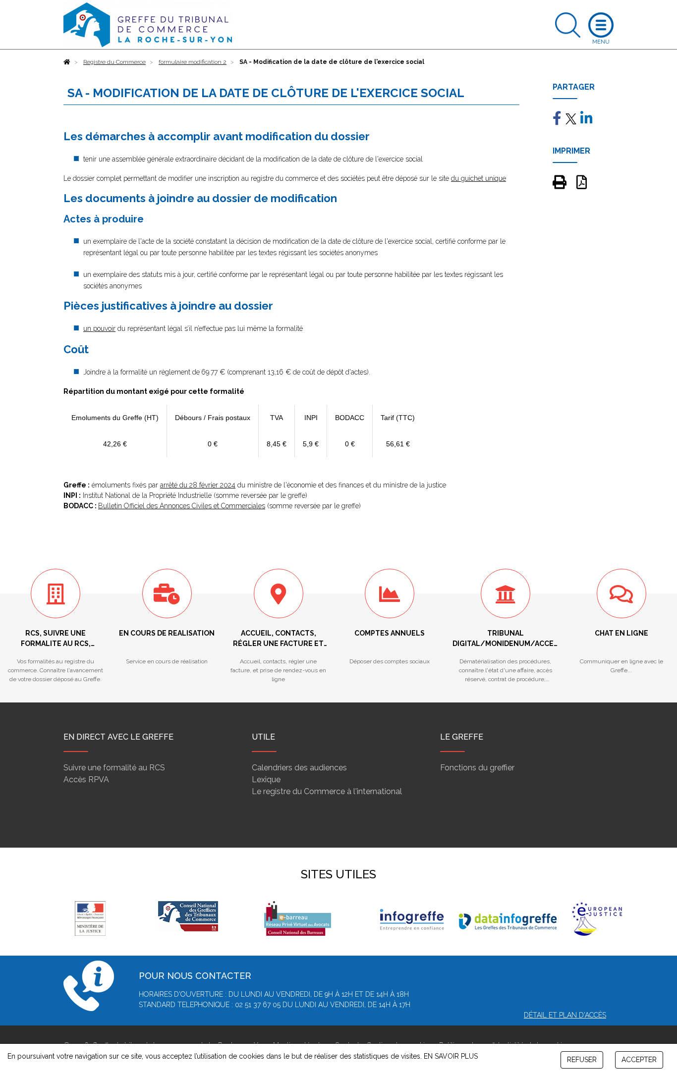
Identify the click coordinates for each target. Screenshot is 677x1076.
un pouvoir (99, 328)
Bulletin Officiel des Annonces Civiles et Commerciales (181, 506)
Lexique (266, 779)
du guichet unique (478, 178)
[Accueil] (66, 61)
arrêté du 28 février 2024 (197, 485)
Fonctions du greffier (477, 767)
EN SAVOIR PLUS (451, 1056)
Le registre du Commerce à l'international (327, 791)
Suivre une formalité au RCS (114, 767)
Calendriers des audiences (299, 767)
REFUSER (582, 1060)
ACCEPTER (639, 1060)
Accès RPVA (86, 779)
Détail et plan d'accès (565, 1015)
